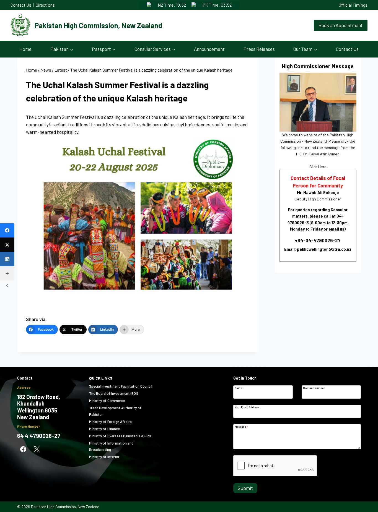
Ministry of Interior (104, 456)
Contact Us (21, 4)
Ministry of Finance (104, 429)
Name (238, 387)
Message (241, 426)
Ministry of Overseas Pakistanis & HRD (120, 436)
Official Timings (353, 4)
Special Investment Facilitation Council (120, 386)
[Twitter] (7, 244)
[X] (37, 449)
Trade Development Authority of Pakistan (115, 411)
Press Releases (259, 49)
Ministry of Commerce (107, 400)
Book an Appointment (341, 25)
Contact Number (314, 387)
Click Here (318, 166)
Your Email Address (247, 407)
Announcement (209, 49)
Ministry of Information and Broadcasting (111, 446)
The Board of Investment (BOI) (113, 393)
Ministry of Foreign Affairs (110, 421)
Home (25, 49)
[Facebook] (23, 449)
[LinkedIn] (7, 259)
